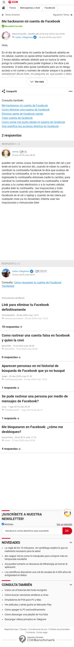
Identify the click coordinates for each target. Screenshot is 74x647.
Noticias (8, 524)
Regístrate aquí (11, 629)
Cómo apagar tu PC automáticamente (25, 609)
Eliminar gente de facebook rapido (22, 113)
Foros (12, 7)
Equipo (23, 629)
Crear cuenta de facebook (17, 118)
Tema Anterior (12, 14)
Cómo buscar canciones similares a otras (26, 595)
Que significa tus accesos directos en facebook (30, 126)
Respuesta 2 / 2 (11, 263)
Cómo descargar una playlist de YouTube (26, 614)
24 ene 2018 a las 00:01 (50, 37)
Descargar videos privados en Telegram (25, 619)
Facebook (50, 7)
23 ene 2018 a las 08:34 (23, 155)
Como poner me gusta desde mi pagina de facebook (33, 122)
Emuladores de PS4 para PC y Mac (23, 599)
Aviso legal (42, 632)
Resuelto (9, 26)
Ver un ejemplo (64, 524)
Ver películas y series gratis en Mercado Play (28, 604)
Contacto (31, 632)
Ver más (39, 81)
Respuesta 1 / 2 (11, 144)
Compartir (11, 91)
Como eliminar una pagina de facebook (26, 109)
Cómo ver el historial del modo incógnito (26, 590)
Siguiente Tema (61, 14)
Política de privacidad (59, 629)
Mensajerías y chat (30, 7)
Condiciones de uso (38, 629)
